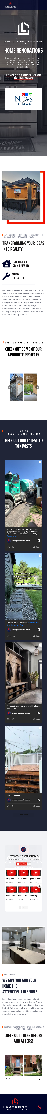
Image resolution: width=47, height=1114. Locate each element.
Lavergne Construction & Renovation (23, 857)
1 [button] (20, 908)
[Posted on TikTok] (38, 540)
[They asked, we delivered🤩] (11, 873)
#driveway (15, 625)
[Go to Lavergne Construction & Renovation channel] (23, 849)
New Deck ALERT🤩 (23, 879)
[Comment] (12, 547)
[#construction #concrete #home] (11, 889)
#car (21, 625)
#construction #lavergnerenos (23, 896)
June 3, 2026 (35, 879)
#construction (33, 623)
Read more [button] (11, 536)
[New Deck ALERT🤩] (23, 873)
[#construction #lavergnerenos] (23, 889)
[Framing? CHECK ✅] (35, 889)
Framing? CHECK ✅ (35, 896)
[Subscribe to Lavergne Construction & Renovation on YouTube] (23, 863)
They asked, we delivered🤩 (11, 879)
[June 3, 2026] (35, 873)
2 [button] (23, 908)
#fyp (8, 625)
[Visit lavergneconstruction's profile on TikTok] (9, 541)
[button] (10, 387)
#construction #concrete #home (11, 896)
